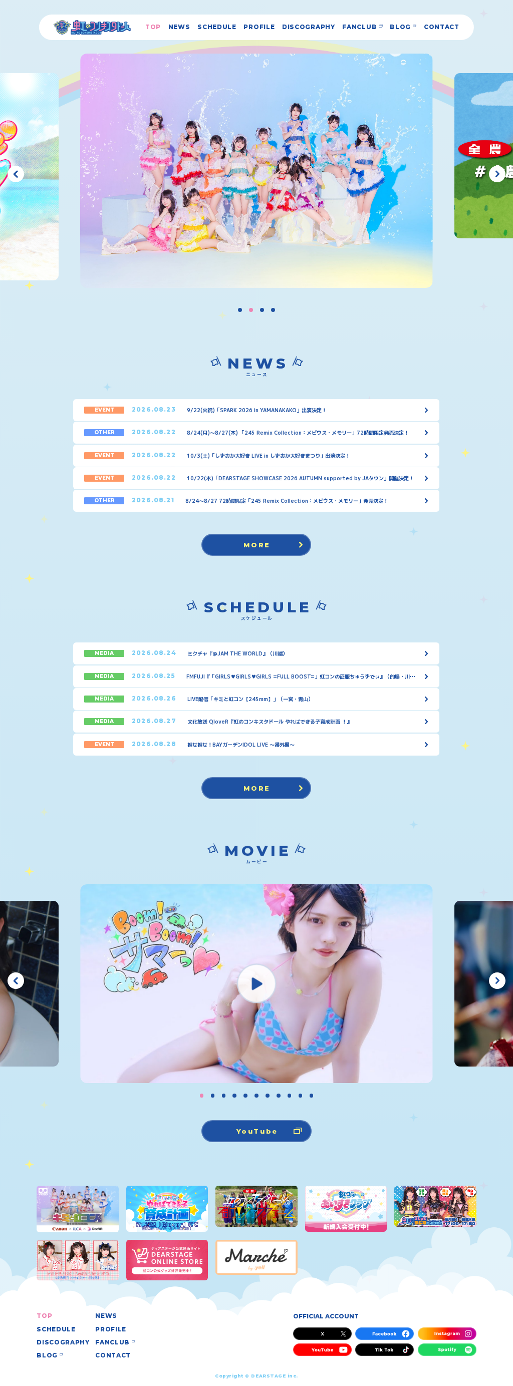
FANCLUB (359, 28)
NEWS (179, 28)
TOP (153, 28)
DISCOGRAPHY (308, 28)
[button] (16, 174)
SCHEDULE (216, 28)
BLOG (400, 28)
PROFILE (259, 28)
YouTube (257, 1131)
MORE (257, 545)
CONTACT (441, 28)
